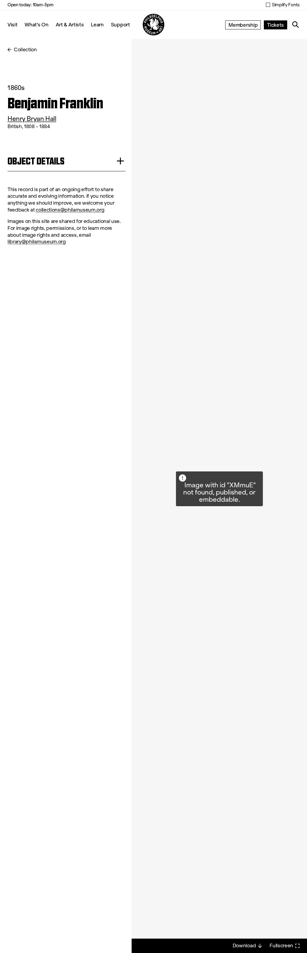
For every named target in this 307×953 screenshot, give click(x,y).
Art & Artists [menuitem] (70, 24)
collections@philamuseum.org (70, 210)
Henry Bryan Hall (31, 118)
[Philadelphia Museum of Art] (153, 24)
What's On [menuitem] (36, 24)
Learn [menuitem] (97, 24)
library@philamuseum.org (36, 242)
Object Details (35, 161)
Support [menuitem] (120, 24)
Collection (25, 50)
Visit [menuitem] (12, 24)
